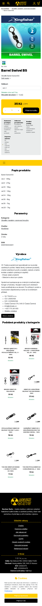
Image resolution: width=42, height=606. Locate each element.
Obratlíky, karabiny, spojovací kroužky (15, 220)
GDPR (21, 539)
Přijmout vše (21, 601)
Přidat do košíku (31, 110)
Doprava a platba (21, 529)
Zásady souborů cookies (21, 542)
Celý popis (5, 78)
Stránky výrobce (10, 311)
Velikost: (4, 84)
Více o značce (8, 316)
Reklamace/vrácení (21, 549)
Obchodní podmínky (21, 535)
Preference (8, 591)
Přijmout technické (21, 596)
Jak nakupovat (21, 532)
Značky (21, 526)
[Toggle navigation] (3, 3)
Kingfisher (5, 229)
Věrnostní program (21, 545)
